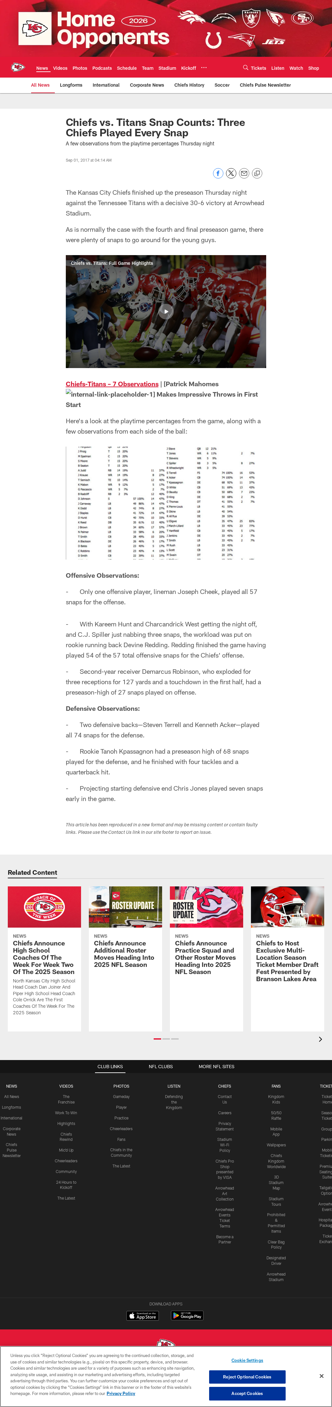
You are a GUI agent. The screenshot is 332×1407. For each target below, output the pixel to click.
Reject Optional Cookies (247, 1376)
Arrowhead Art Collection (224, 1193)
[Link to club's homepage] (18, 67)
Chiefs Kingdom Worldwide (276, 1161)
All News (11, 1096)
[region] (166, 1376)
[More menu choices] (204, 67)
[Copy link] (257, 173)
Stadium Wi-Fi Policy (224, 1145)
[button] (166, 311)
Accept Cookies (247, 1393)
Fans (121, 1139)
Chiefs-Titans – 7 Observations (112, 384)
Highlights (66, 1123)
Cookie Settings (247, 1360)
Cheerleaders (66, 1160)
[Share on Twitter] (231, 176)
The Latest (66, 1198)
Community (66, 1171)
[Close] (321, 1376)
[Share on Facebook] (218, 176)
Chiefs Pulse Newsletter (12, 1150)
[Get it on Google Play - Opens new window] (187, 1319)
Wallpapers (276, 1144)
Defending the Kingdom (174, 1102)
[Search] (245, 67)
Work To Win (66, 1112)
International (11, 1118)
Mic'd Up (66, 1150)
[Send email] (244, 176)
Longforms (11, 1107)
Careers (224, 1112)
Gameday (121, 1096)
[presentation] (321, 1040)
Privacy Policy (121, 1393)
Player (121, 1107)
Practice (121, 1118)
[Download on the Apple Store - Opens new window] (143, 1316)
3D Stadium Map (276, 1182)
